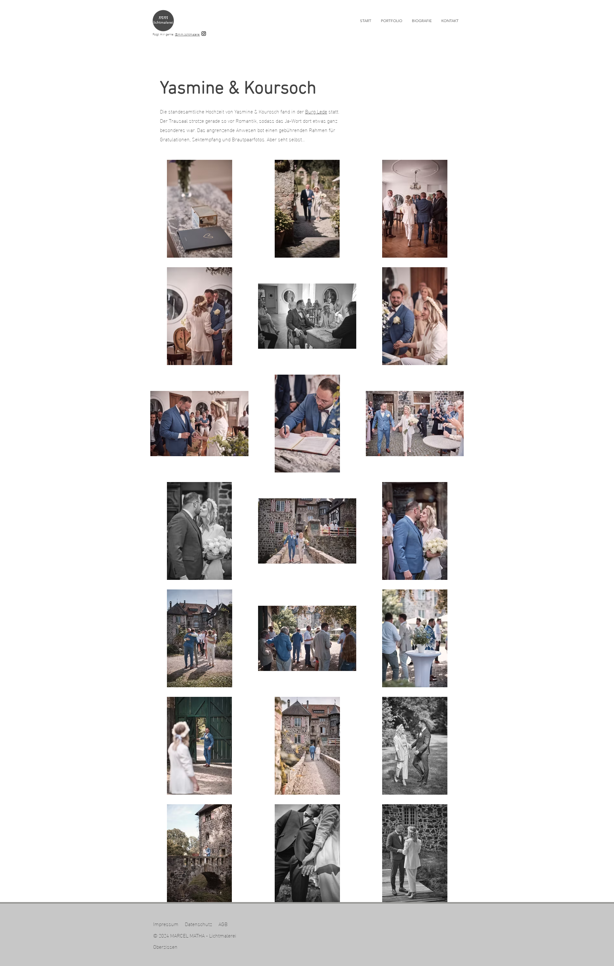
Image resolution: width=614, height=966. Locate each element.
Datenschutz (198, 923)
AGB (223, 923)
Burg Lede (316, 111)
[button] (391, 21)
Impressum (165, 923)
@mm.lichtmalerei (187, 34)
